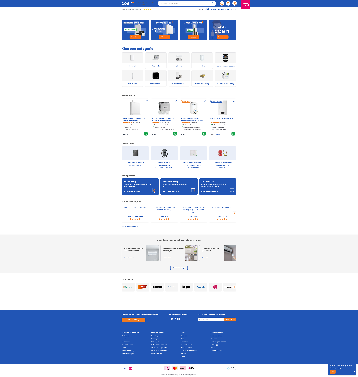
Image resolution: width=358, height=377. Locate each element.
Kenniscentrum (223, 9)
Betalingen (155, 339)
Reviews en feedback (159, 351)
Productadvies (156, 354)
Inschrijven (230, 319)
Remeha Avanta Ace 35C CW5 (222, 118)
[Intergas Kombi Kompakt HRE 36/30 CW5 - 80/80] (135, 108)
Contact (233, 9)
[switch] (207, 9)
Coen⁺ (183, 357)
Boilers (124, 348)
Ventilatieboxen (127, 345)
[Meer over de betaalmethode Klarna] (183, 368)
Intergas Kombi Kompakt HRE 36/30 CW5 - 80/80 (134, 119)
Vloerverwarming (128, 351)
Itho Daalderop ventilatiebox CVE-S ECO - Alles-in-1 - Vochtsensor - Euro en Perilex (163, 119)
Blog (182, 339)
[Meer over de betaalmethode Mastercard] (175, 368)
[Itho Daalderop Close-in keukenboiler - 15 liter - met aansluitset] (193, 108)
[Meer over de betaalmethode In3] (191, 368)
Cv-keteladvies (186, 345)
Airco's (124, 339)
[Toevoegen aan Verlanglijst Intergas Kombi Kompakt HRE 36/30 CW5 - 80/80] (146, 101)
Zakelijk (213, 9)
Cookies (193, 375)
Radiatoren (126, 342)
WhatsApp (214, 345)
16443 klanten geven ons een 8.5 (132, 9)
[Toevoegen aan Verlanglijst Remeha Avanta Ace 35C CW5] (234, 101)
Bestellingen (155, 336)
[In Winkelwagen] (146, 134)
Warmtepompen (128, 354)
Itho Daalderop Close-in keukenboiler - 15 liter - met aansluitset (192, 119)
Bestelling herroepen (218, 342)
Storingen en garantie (159, 348)
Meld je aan (132, 320)
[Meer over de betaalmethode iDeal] (167, 368)
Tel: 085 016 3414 (217, 351)
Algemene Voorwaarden (169, 375)
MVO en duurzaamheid (189, 351)
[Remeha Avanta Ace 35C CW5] (222, 108)
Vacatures (185, 342)
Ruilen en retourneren (159, 345)
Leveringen (155, 342)
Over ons (184, 336)
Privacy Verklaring (184, 375)
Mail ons (213, 348)
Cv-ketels (125, 336)
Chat (332, 372)
